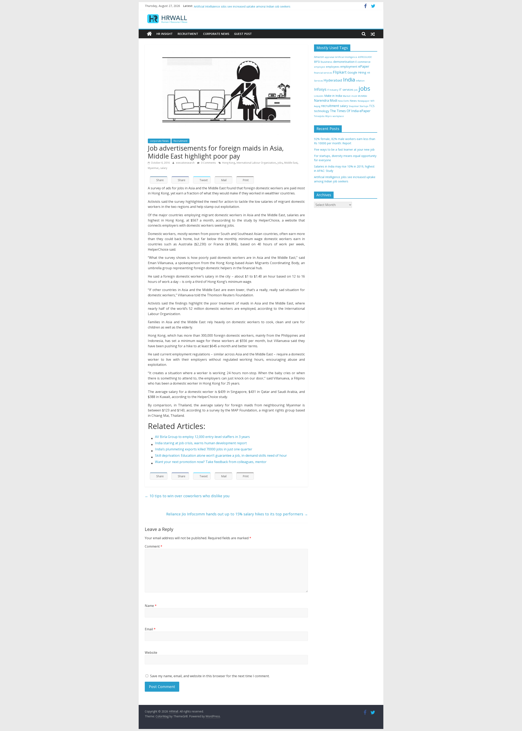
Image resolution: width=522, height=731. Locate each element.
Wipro (328, 116)
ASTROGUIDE (365, 57)
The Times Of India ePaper (350, 111)
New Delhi (343, 100)
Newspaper (364, 100)
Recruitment (188, 34)
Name (151, 605)
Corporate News (216, 34)
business (326, 62)
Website (151, 652)
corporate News (159, 141)
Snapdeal (354, 106)
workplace (338, 116)
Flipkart (340, 72)
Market (347, 96)
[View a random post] (372, 34)
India (349, 79)
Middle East (290, 162)
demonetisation (344, 62)
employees (333, 66)
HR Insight (164, 34)
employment (348, 66)
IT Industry (332, 89)
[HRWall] (149, 34)
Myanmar (153, 168)
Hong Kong (228, 162)
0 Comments (208, 162)
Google (352, 72)
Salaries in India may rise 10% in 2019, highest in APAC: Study (234, 6)
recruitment (330, 106)
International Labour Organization (256, 162)
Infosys (320, 89)
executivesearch (185, 162)
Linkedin (318, 96)
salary (163, 168)
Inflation (360, 80)
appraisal (329, 57)
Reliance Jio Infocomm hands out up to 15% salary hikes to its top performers (237, 514)
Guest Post (243, 34)
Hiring (362, 72)
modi (354, 96)
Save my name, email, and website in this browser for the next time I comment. (210, 676)
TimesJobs (319, 116)
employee (319, 66)
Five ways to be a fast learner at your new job (344, 149)
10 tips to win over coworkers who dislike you (187, 495)
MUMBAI (362, 96)
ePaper (363, 66)
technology (321, 111)
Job (356, 89)
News (353, 101)
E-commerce (362, 62)
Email (150, 629)
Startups (363, 106)
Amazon (319, 57)
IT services (346, 90)
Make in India (333, 96)
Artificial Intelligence (346, 57)
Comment (153, 546)
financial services (323, 72)
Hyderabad (333, 80)
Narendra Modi (325, 100)
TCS (372, 106)
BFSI (317, 62)
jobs (280, 162)
